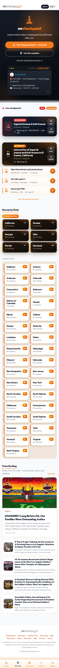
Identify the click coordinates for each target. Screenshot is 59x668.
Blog (51, 636)
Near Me (18, 666)
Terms (49, 638)
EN (46, 7)
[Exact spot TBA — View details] (29, 190)
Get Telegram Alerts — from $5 (31, 45)
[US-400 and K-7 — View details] (29, 181)
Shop (19, 638)
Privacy (42, 638)
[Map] (52, 171)
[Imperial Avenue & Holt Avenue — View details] (29, 126)
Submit (41, 666)
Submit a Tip (33, 636)
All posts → (52, 474)
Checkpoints (11, 636)
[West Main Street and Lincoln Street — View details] (29, 171)
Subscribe (44, 636)
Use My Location (31, 53)
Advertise (27, 638)
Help (35, 638)
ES (54, 7)
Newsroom (11, 638)
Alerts (52, 666)
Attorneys (22, 636)
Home (6, 666)
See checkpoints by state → (29, 199)
